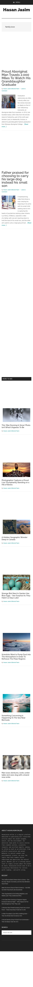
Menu (18, 2)
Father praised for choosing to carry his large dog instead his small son (15, 179)
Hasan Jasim (16, 9)
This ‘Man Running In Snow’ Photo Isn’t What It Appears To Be (16, 426)
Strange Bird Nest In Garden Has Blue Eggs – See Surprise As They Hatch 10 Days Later (16, 595)
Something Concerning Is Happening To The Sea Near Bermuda (13, 717)
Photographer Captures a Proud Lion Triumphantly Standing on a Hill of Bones (15, 482)
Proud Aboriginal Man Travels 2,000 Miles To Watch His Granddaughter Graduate (16, 77)
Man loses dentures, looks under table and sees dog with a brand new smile (16, 775)
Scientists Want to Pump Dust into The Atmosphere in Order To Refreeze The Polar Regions (16, 656)
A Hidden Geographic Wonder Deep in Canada (14, 538)
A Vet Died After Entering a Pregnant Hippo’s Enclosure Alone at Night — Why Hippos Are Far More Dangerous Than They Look (15, 902)
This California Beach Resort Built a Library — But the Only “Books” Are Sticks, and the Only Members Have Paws (16, 882)
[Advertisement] (16, 52)
